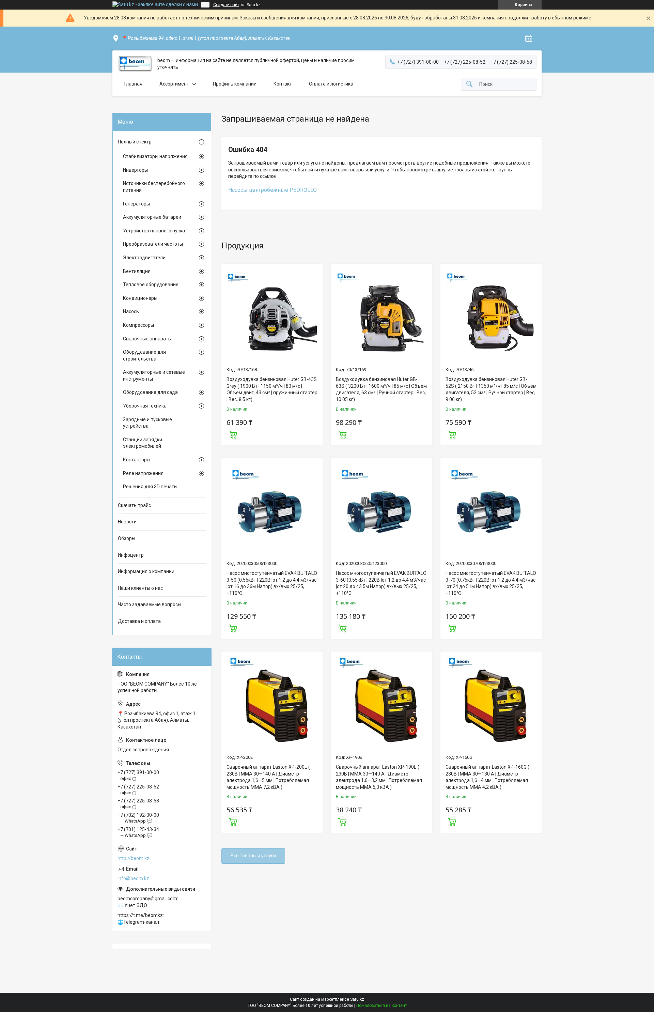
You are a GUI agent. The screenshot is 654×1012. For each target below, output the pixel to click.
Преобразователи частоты (153, 244)
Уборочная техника (145, 406)
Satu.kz (357, 999)
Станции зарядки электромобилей (142, 443)
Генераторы (136, 203)
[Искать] (469, 84)
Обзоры (126, 538)
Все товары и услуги (253, 855)
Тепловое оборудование (150, 284)
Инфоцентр (131, 555)
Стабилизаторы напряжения (155, 156)
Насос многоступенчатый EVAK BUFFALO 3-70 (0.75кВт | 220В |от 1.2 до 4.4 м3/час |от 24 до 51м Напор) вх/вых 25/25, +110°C (491, 583)
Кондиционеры (140, 298)
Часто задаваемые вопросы (149, 604)
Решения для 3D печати (150, 486)
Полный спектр (135, 141)
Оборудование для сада (150, 392)
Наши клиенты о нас (140, 588)
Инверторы (135, 170)
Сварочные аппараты (147, 338)
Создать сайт (226, 4)
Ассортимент (174, 84)
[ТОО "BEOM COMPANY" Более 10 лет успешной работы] (135, 64)
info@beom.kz (133, 878)
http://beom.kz (134, 858)
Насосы (131, 311)
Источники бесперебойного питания (154, 187)
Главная (133, 84)
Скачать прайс (134, 505)
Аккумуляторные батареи (152, 217)
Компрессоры (138, 325)
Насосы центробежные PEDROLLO (272, 190)
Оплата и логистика (331, 84)
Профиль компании (234, 84)
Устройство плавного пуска (154, 230)
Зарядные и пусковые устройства (147, 423)
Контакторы (136, 459)
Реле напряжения (143, 473)
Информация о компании (146, 571)
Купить (233, 433)
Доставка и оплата (139, 621)
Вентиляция (137, 271)
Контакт (283, 84)
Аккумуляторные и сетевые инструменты (154, 375)
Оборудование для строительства (144, 355)
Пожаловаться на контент (381, 1005)
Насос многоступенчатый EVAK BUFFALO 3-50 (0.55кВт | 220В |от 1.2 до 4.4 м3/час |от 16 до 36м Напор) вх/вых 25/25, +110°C (272, 583)
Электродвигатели (144, 257)
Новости (127, 521)
